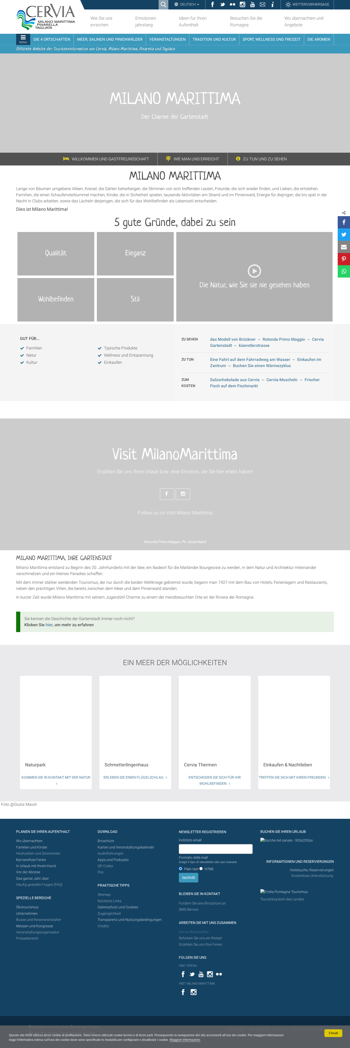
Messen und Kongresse (34, 926)
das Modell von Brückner (233, 339)
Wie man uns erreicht (196, 159)
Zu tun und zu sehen (265, 159)
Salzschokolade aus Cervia (235, 379)
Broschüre (106, 841)
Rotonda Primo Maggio (284, 339)
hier (49, 624)
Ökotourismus (27, 907)
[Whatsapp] (344, 271)
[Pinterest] (344, 259)
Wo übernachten (29, 841)
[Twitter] (344, 234)
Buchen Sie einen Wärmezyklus (262, 365)
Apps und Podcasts (113, 860)
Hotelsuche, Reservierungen (312, 870)
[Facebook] (344, 222)
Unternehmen (27, 913)
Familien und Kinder (31, 847)
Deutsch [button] (188, 4)
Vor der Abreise (28, 872)
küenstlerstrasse (254, 345)
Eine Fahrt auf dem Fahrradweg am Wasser (250, 359)
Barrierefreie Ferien (31, 860)
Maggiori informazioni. (185, 1040)
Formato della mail (208, 859)
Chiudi (333, 1033)
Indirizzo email (190, 840)
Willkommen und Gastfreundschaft (110, 159)
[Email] (344, 247)
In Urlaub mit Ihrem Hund (36, 866)
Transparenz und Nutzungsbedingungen (130, 920)
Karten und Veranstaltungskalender (126, 847)
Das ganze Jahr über (32, 878)
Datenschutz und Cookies (118, 907)
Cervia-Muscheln (281, 379)
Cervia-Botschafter (194, 932)
